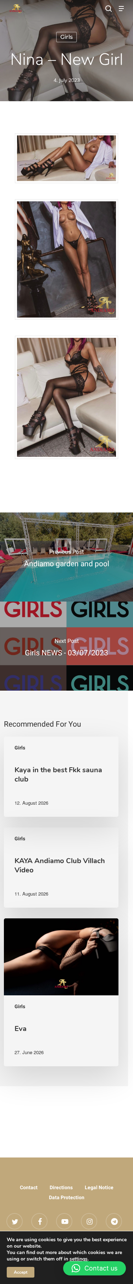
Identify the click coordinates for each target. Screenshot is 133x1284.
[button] (121, 8)
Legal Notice (99, 1187)
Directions (61, 1187)
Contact (29, 1187)
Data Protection (66, 1197)
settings (79, 1259)
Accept (20, 1272)
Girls (66, 36)
